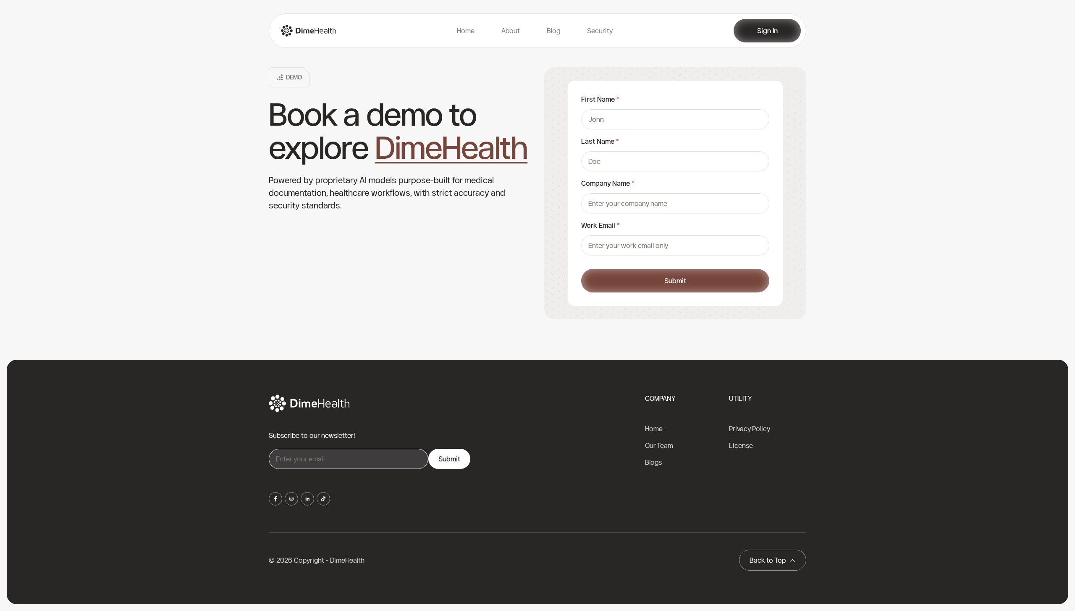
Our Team (659, 445)
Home (654, 428)
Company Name (607, 183)
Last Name (600, 141)
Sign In (767, 30)
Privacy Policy (749, 428)
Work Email (600, 225)
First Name (600, 99)
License (741, 445)
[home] (305, 31)
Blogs (653, 462)
